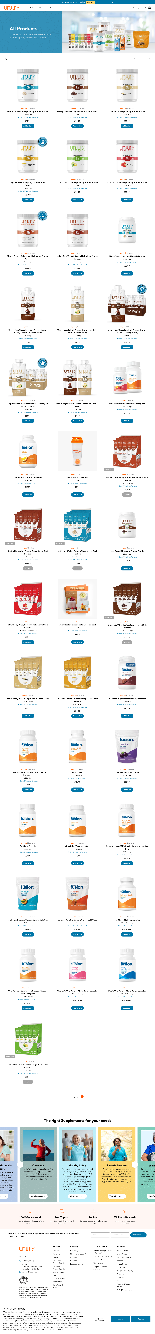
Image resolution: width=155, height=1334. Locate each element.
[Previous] (43, 2)
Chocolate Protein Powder (59, 1262)
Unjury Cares (122, 1254)
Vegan (55, 1257)
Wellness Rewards (124, 1257)
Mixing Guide (122, 1264)
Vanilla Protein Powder (58, 1273)
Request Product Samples (100, 1267)
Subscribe (137, 1235)
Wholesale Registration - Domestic (103, 1251)
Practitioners (76, 8)
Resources (63, 8)
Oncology (121, 1274)
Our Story (74, 1250)
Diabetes (120, 1277)
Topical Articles (99, 1263)
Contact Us (74, 1261)
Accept (120, 1319)
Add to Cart (27, 126)
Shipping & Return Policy (79, 1254)
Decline (141, 1319)
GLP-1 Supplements (124, 1290)
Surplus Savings (59, 1278)
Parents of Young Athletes (123, 1285)
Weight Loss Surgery (125, 1271)
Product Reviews (77, 1264)
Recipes (120, 1261)
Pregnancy (121, 1281)
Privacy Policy (57, 1329)
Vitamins (42, 8)
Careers (73, 1257)
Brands (52, 8)
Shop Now (100, 2)
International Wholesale (103, 1256)
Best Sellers (57, 1282)
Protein (32, 8)
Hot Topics (121, 1267)
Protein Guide (122, 1250)
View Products (76, 1196)
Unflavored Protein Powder (59, 1267)
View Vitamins (115, 1196)
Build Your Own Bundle (59, 1286)
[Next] (112, 2)
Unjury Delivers (99, 1260)
